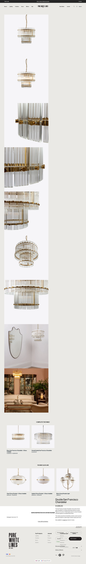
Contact (80, 1)
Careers (49, 542)
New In (5, 6)
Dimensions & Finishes (60, 546)
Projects (49, 538)
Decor (22, 6)
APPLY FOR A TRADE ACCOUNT (43, 1)
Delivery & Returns (59, 550)
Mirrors (27, 6)
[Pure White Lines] (43, 6)
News (49, 535)
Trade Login (6, 1)
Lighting (11, 6)
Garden (36, 542)
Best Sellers (62, 6)
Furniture (17, 6)
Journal (68, 6)
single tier (65, 520)
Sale (32, 6)
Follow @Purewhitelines (43, 521)
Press (49, 540)
